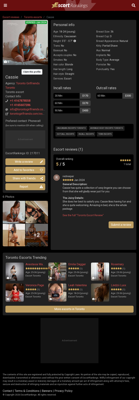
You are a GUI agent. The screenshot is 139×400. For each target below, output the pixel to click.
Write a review (24, 161)
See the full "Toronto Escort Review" (83, 215)
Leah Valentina (77, 285)
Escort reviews (11, 17)
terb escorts (104, 134)
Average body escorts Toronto (106, 128)
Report (24, 186)
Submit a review (121, 224)
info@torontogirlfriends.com (27, 109)
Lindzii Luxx (118, 285)
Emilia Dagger (77, 264)
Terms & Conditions (27, 391)
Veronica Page (35, 285)
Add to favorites (24, 170)
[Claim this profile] (25, 69)
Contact (7, 391)
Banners (47, 391)
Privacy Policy (63, 391)
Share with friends (24, 178)
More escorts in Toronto (69, 309)
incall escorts (86, 134)
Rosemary (117, 264)
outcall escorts (65, 134)
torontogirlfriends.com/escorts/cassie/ (35, 113)
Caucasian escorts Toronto (71, 128)
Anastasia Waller (35, 264)
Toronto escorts (33, 17)
